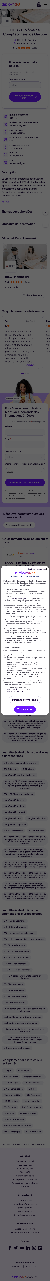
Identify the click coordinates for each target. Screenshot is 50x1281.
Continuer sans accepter (37, 569)
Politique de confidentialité (13, 689)
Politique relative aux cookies (14, 691)
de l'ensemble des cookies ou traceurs (18, 598)
